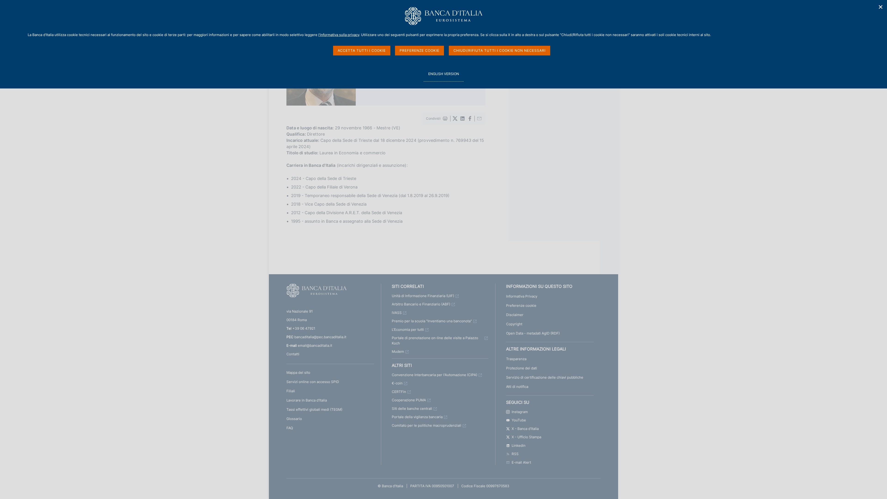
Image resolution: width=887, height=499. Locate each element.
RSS (515, 454)
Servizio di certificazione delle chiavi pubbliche (544, 377)
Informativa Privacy (521, 296)
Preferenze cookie (521, 305)
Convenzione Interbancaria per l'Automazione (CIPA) (434, 375)
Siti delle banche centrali (412, 408)
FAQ (289, 428)
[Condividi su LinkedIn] (462, 118)
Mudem (398, 351)
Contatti (292, 354)
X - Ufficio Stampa (526, 437)
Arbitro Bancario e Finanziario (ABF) (421, 304)
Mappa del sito (298, 372)
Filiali (290, 391)
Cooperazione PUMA (409, 400)
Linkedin (519, 445)
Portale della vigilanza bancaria (417, 417)
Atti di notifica (517, 386)
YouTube (519, 420)
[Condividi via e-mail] (479, 118)
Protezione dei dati (521, 368)
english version (443, 76)
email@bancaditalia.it (315, 345)
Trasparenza (516, 359)
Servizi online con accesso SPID (312, 382)
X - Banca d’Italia (525, 428)
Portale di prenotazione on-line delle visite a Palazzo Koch (435, 340)
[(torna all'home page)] (316, 291)
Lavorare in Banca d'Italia (306, 400)
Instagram (520, 412)
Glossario (294, 419)
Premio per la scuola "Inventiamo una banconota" (432, 321)
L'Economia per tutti (408, 329)
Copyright (514, 324)
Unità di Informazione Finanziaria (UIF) (423, 296)
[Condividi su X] (455, 118)
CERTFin (399, 391)
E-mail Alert (521, 462)
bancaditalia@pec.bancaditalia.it (320, 337)
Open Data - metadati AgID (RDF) (533, 333)
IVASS (397, 312)
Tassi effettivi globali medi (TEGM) (314, 409)
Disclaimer (514, 315)
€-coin (397, 383)
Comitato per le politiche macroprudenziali (426, 425)
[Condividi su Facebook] (470, 118)
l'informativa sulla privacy (338, 35)
